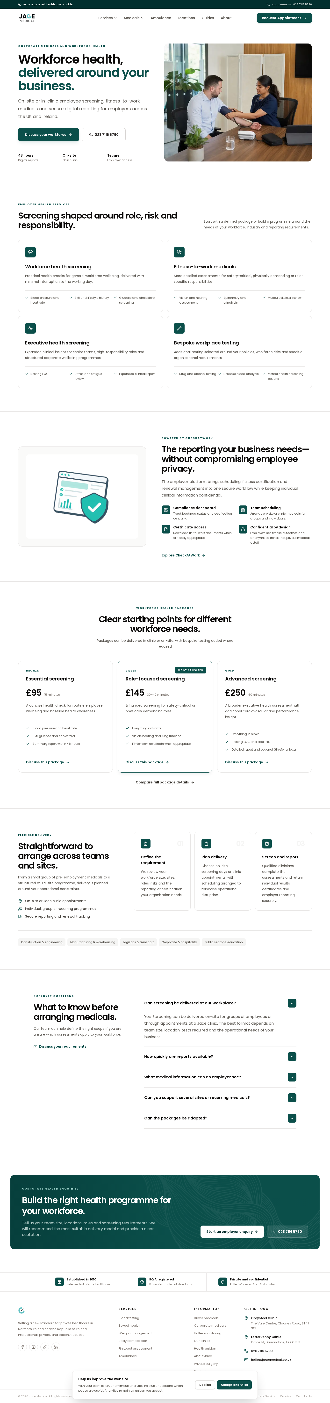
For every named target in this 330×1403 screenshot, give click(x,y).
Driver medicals (206, 1318)
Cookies (285, 1396)
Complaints (304, 1396)
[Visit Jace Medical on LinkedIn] (55, 1347)
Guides (208, 17)
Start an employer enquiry (229, 1231)
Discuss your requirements (62, 1046)
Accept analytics (234, 1385)
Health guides (205, 1348)
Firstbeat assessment (135, 1348)
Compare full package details (162, 782)
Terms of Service (264, 1396)
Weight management (135, 1333)
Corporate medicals (210, 1325)
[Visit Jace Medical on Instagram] (33, 1347)
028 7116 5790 (107, 134)
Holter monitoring (207, 1333)
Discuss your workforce (45, 134)
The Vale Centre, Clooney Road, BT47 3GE (280, 1323)
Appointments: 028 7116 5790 (292, 4)
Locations (186, 17)
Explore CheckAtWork (181, 555)
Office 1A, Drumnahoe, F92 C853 (275, 1340)
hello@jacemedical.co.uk (271, 1359)
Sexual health (129, 1325)
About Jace (203, 1356)
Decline (205, 1385)
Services (105, 17)
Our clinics (202, 1340)
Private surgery (206, 1363)
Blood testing (129, 1318)
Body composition (133, 1340)
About (226, 17)
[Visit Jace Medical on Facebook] (22, 1347)
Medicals (132, 17)
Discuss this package (45, 762)
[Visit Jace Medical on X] (44, 1347)
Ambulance (161, 17)
